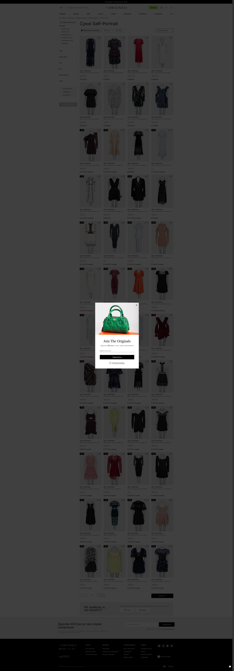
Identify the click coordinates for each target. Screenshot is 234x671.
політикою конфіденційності (118, 363)
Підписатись (117, 357)
